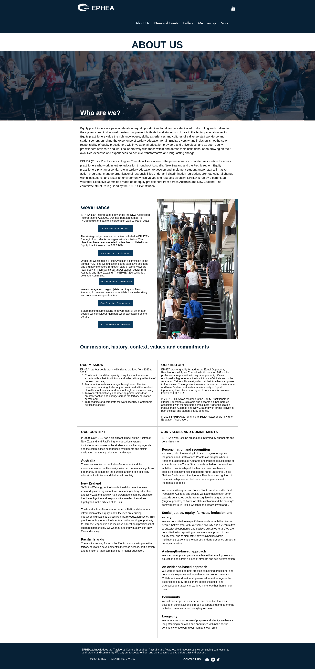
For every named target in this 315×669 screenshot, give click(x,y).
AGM (92, 263)
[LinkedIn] (213, 660)
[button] (233, 8)
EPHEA (103, 8)
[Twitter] (218, 660)
